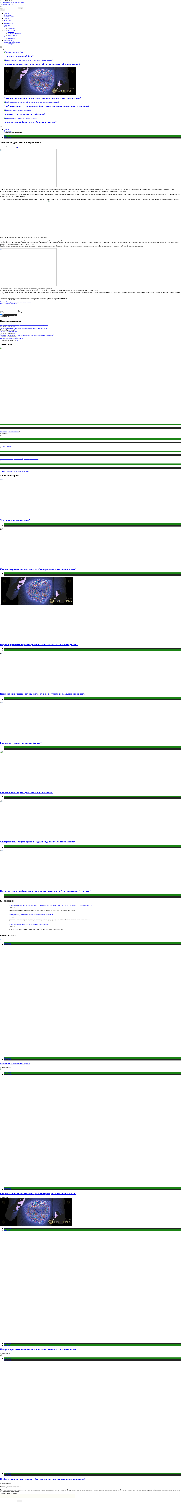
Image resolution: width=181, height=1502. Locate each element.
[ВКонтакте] (1, 1)
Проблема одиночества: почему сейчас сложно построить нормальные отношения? (46, 106)
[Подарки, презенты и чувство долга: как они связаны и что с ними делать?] (40, 94)
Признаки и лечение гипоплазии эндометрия (14, 471)
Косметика (11, 32)
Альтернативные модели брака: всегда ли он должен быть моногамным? (37, 841)
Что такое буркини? (6, 446)
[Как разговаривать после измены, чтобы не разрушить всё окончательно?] (28, 60)
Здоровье (7, 25)
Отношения (11, 38)
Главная (6, 13)
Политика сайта (9, 17)
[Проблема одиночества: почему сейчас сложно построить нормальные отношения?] (31, 102)
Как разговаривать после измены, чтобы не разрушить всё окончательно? (42, 64)
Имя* (19, 311)
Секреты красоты (9, 30)
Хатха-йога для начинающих (9, 432)
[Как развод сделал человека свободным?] (17, 110)
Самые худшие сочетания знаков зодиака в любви (33, 924)
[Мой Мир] (11, 1)
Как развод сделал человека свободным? (24, 114)
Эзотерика (11, 44)
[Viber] (7, 1)
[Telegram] (5, 1)
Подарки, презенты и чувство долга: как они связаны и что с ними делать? (42, 98)
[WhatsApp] (9, 1)
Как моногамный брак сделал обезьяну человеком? (30, 122)
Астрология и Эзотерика (12, 42)
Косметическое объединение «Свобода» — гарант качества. (19, 459)
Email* (20, 313)
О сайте (6, 18)
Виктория (12, 905)
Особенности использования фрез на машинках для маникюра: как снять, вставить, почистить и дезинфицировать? (54, 905)
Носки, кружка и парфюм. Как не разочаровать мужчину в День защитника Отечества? (45, 891)
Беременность (8, 23)
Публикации (8, 15)
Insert (19, 1501)
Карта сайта (7, 20)
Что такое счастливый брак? (19, 56)
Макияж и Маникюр (14, 33)
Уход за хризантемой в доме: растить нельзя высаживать (35, 914)
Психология (8, 37)
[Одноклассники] (3, 1)
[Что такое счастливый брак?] (13, 52)
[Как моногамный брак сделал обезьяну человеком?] (21, 118)
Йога (5, 27)
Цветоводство (8, 40)
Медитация (11, 28)
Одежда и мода (12, 35)
